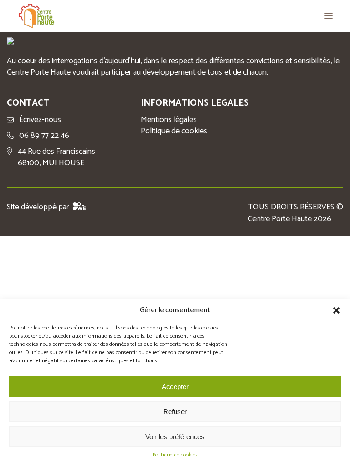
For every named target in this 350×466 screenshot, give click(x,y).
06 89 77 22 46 (44, 136)
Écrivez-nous (40, 120)
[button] (336, 310)
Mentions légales (169, 120)
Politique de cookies (175, 455)
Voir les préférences (175, 437)
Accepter (175, 386)
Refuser (175, 411)
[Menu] (328, 16)
